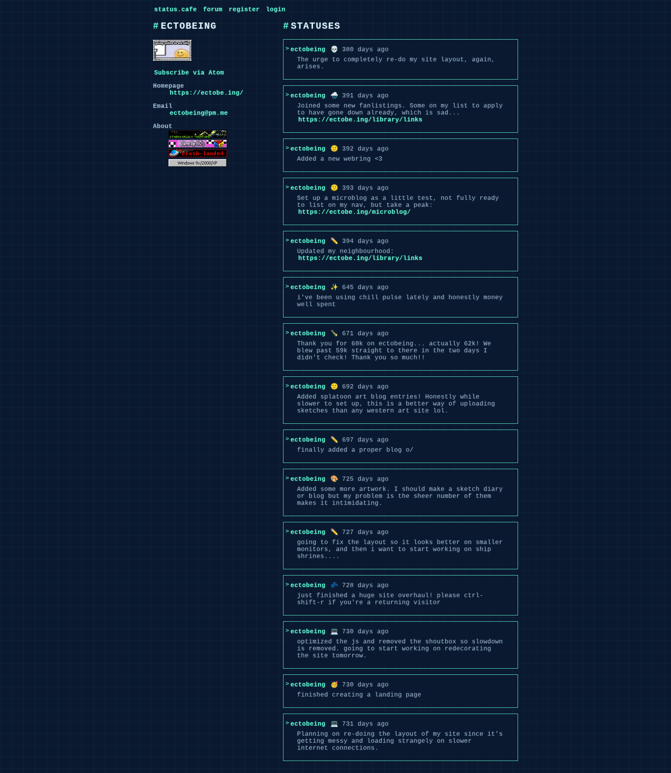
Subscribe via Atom (189, 72)
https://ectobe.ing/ (206, 93)
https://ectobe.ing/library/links (360, 119)
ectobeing (307, 49)
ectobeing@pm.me (199, 113)
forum (213, 9)
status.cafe (175, 9)
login (275, 9)
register (244, 9)
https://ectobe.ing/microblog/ (354, 212)
